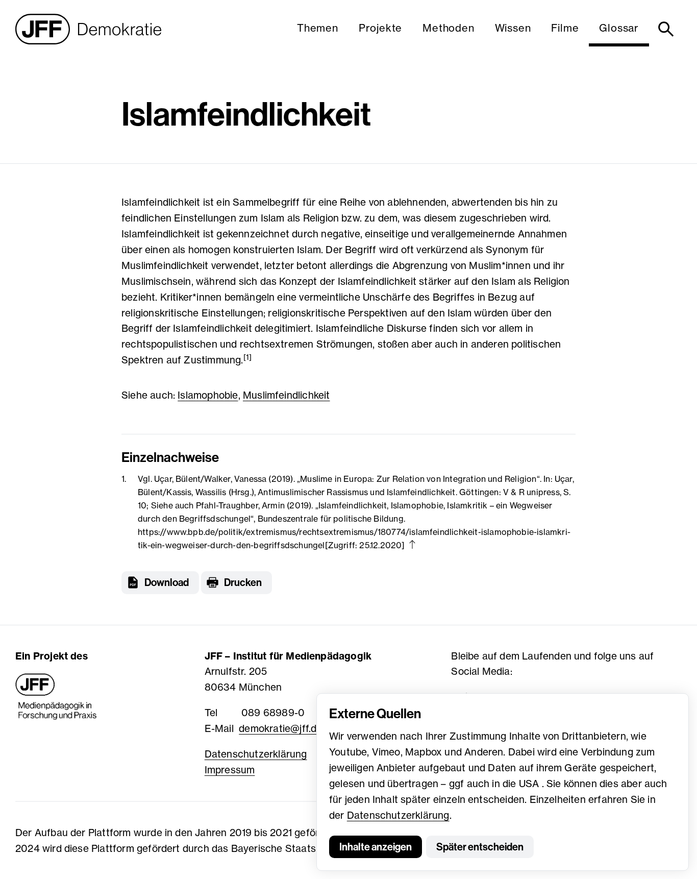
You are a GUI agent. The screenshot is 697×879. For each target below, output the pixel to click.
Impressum (230, 770)
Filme (565, 27)
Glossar (619, 27)
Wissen (513, 27)
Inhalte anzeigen (375, 847)
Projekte (380, 27)
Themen (317, 27)
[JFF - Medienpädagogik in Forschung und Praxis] (56, 696)
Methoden (448, 27)
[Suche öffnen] (667, 29)
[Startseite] (88, 29)
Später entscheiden (480, 847)
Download (166, 582)
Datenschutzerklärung (398, 815)
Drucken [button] (243, 582)
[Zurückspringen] (412, 544)
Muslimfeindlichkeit (286, 395)
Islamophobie (208, 395)
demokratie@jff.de (280, 728)
